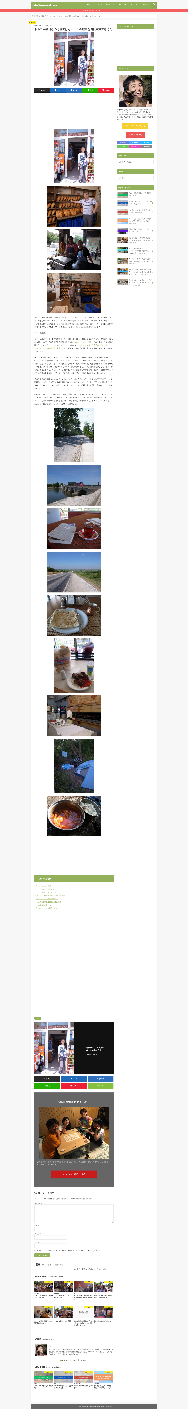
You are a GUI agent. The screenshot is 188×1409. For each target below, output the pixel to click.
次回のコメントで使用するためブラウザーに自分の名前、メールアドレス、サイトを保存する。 (69, 1251)
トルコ (39, 1018)
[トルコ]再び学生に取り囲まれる (48, 902)
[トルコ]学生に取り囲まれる (47, 899)
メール (37, 1234)
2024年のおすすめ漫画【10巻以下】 (139, 211)
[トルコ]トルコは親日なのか (47, 908)
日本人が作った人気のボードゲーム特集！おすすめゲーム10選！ (140, 282)
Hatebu (135, 142)
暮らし (89, 4)
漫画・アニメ (122, 4)
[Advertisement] (74, 110)
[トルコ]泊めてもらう (44, 905)
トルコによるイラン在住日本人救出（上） (92, 345)
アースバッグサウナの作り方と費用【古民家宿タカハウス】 (140, 261)
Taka (51, 1346)
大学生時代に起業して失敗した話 (140, 230)
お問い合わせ (146, 4)
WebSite (65, 1360)
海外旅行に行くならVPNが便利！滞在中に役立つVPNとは (140, 240)
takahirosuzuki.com (44, 5)
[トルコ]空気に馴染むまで (46, 889)
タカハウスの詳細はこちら (74, 1174)
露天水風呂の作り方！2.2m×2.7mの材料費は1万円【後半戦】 (139, 251)
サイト (36, 1242)
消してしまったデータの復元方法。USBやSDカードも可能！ (140, 221)
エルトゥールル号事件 (83, 342)
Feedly (123, 146)
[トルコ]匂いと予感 (43, 886)
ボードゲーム (110, 4)
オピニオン (99, 4)
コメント (38, 1203)
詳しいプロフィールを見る (135, 126)
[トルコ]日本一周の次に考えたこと (49, 892)
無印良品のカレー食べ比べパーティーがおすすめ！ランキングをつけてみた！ (140, 272)
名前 (36, 1225)
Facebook (83, 1360)
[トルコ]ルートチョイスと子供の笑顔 (50, 895)
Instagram (135, 146)
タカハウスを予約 (135, 135)
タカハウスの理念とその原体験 (140, 194)
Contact (147, 146)
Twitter (74, 1360)
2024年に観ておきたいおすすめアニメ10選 (140, 203)
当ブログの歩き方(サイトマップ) (94, 10)
